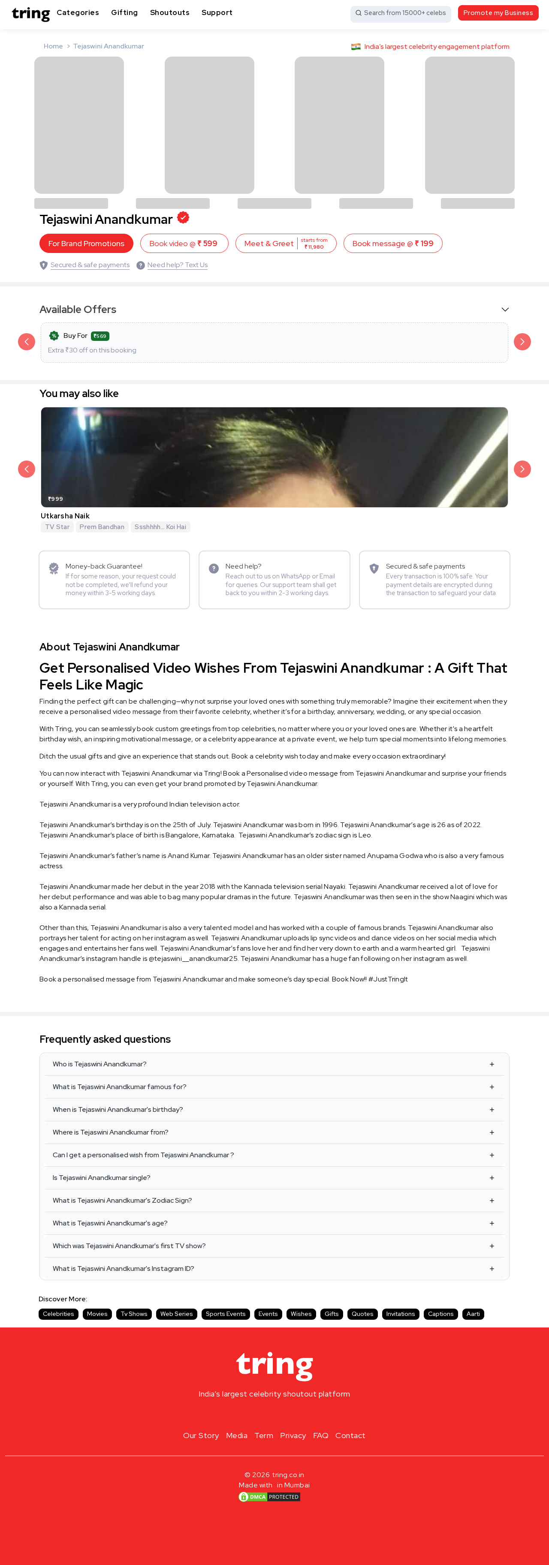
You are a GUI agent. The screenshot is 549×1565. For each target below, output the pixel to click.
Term (263, 1435)
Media (237, 1435)
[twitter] (274, 1414)
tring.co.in (288, 1474)
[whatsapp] (302, 1414)
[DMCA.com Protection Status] (269, 1496)
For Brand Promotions (86, 243)
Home (53, 46)
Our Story (201, 1435)
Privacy (293, 1435)
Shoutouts (170, 12)
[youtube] (288, 1414)
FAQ (321, 1435)
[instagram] (247, 1414)
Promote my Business (499, 13)
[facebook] (261, 1414)
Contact (350, 1435)
